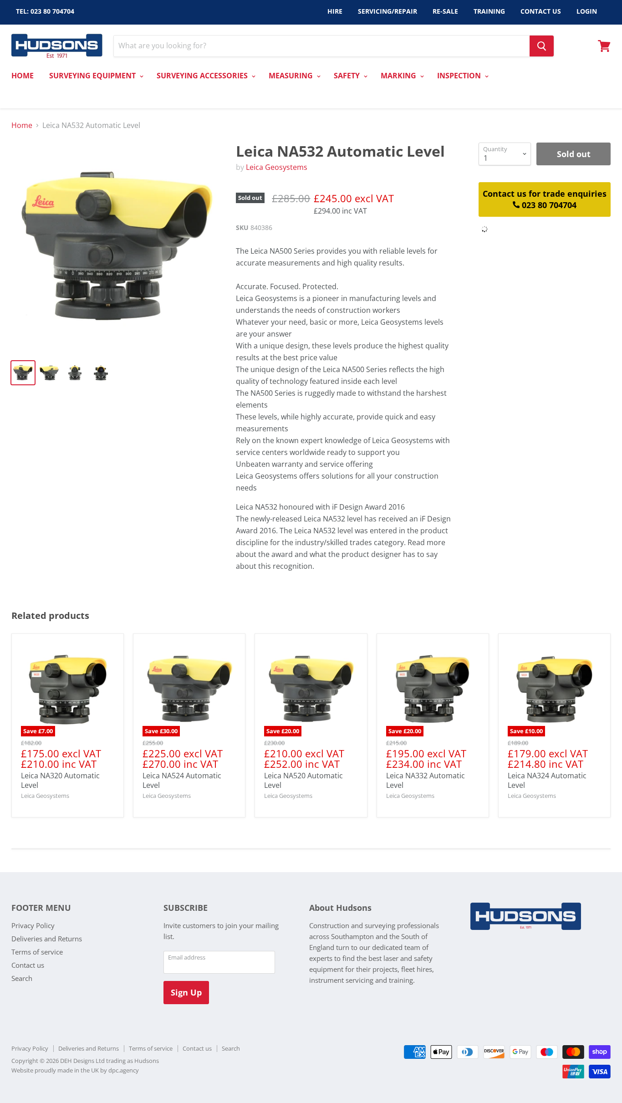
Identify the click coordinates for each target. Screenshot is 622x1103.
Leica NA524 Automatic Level (182, 780)
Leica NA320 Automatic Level (60, 780)
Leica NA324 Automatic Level (547, 780)
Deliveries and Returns (46, 938)
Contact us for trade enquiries (545, 199)
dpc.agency (123, 1070)
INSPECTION (460, 76)
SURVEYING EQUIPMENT (93, 76)
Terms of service (37, 951)
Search (21, 978)
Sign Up (186, 992)
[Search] (542, 46)
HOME (22, 76)
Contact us (27, 965)
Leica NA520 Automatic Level (303, 780)
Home (21, 125)
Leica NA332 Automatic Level (425, 780)
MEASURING (292, 76)
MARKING (399, 76)
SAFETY (348, 76)
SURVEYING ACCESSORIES (203, 76)
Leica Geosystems (276, 167)
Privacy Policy (33, 925)
